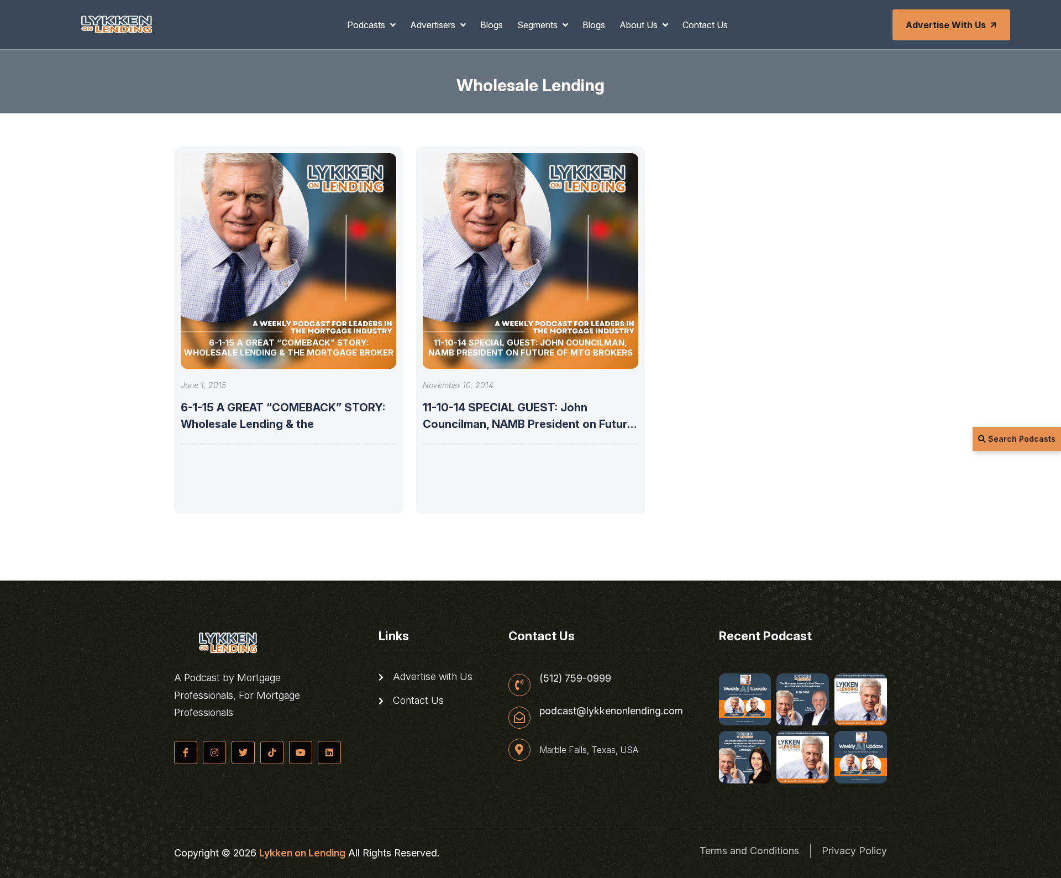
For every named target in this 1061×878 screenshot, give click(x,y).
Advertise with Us (946, 24)
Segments (538, 24)
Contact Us (705, 24)
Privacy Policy (854, 850)
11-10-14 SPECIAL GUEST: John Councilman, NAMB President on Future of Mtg (528, 424)
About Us (639, 24)
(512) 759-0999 (575, 678)
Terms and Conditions (749, 850)
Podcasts (367, 24)
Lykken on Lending (302, 853)
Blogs (491, 24)
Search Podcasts (1020, 438)
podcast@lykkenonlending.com (611, 711)
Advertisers (434, 24)
